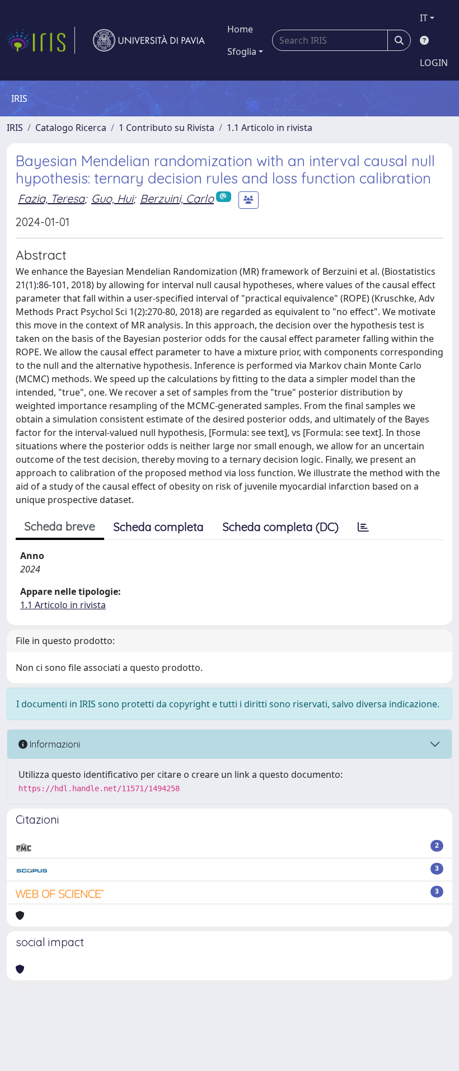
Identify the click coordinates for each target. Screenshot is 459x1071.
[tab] (363, 527)
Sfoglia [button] (241, 51)
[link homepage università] (149, 40)
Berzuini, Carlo (177, 198)
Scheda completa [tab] (159, 527)
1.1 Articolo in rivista (269, 127)
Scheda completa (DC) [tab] (281, 527)
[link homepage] (41, 40)
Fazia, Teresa (51, 198)
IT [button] (424, 18)
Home (240, 29)
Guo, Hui (112, 198)
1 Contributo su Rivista (166, 127)
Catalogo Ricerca (70, 127)
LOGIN (434, 63)
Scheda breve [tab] (60, 526)
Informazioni (53, 744)
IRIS (15, 127)
